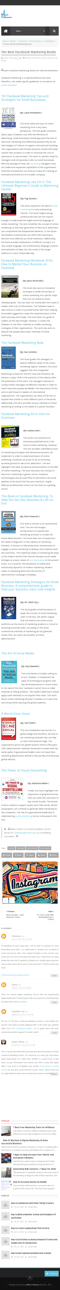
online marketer (9, 85)
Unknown (16, 936)
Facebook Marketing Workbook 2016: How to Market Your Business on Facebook (27, 264)
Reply (54, 976)
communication (37, 560)
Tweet (7, 855)
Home (5, 41)
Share (19, 855)
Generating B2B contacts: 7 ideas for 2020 (34, 1169)
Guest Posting (35, 41)
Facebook (23, 41)
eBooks (13, 41)
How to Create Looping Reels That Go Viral (30, 1228)
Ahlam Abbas (18, 1042)
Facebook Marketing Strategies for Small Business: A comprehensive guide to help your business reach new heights (30, 585)
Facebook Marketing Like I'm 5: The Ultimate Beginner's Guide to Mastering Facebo (29, 185)
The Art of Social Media (17, 653)
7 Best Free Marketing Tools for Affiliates (34, 1127)
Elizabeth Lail (18, 1011)
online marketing (23, 816)
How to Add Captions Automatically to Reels (31, 1253)
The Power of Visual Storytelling (24, 770)
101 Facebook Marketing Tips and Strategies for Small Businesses (25, 98)
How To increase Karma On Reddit (30, 1182)
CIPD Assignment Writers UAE (23, 1028)
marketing (35, 163)
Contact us (53, 1273)
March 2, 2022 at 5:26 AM (21, 988)
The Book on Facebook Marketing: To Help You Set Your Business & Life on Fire (27, 499)
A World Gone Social (15, 713)
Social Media (49, 41)
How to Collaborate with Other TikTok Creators (32, 1203)
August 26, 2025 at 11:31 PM (22, 1015)
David (14, 984)
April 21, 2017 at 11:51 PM (22, 939)
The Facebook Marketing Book (22, 342)
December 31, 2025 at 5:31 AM (23, 1045)
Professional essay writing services (15, 975)
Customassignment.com (25, 833)
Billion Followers (33, 1285)
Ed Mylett (23, 1002)
